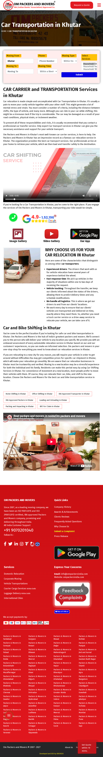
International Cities (13, 598)
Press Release (61, 536)
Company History (62, 507)
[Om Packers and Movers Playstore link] (76, 552)
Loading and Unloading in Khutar (53, 400)
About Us (69, 747)
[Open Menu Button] (99, 5)
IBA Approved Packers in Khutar (19, 400)
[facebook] (5, 544)
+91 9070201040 (18, 530)
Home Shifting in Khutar (16, 394)
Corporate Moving (12, 578)
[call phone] (13, 217)
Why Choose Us (61, 526)
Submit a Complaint (64, 531)
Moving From (14, 55)
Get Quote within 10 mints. (86, 748)
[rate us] (39, 219)
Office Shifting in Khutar (42, 394)
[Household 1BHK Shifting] (89, 69)
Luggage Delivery (17, 593)
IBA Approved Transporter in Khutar (74, 394)
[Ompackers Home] (29, 5)
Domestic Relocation (14, 574)
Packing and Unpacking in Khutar (20, 406)
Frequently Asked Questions (68, 521)
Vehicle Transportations (16, 583)
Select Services (86, 57)
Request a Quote (82, 5)
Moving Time (44, 66)
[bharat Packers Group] (33, 544)
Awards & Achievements (66, 512)
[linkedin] (16, 544)
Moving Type (69, 55)
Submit (79, 74)
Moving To (12, 66)
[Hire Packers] (38, 544)
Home (3, 31)
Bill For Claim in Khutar (50, 406)
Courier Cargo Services (20, 588)
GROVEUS (60, 754)
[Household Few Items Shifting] (89, 66)
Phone (42, 55)
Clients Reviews (61, 516)
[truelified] (27, 544)
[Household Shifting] (89, 64)
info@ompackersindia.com (74, 574)
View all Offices (63, 611)
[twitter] (10, 544)
